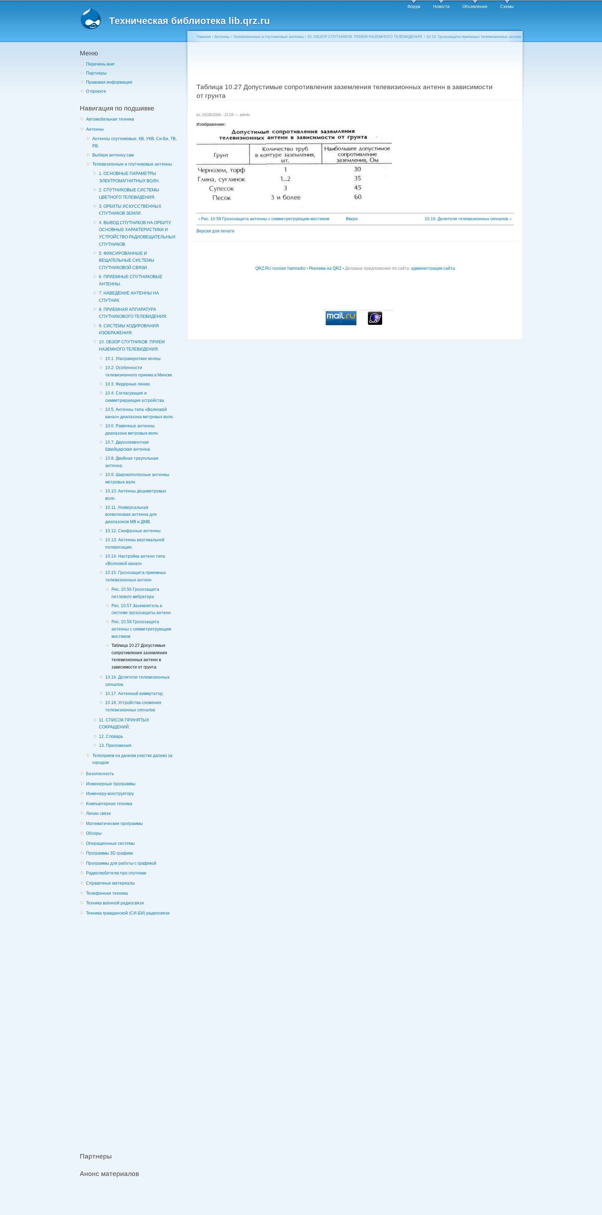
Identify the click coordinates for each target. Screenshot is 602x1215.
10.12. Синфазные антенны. (133, 530)
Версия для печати (215, 231)
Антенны (95, 129)
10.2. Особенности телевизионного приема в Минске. (139, 371)
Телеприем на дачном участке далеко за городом (132, 759)
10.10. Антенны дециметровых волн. (135, 495)
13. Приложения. (115, 745)
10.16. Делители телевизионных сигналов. (137, 681)
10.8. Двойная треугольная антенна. (132, 462)
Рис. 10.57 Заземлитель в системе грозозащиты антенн (141, 609)
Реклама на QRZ (325, 268)
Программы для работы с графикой (121, 863)
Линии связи (98, 813)
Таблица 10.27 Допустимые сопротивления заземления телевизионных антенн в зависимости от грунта (139, 656)
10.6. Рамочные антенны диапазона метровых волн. (132, 429)
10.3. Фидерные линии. (128, 384)
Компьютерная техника (109, 803)
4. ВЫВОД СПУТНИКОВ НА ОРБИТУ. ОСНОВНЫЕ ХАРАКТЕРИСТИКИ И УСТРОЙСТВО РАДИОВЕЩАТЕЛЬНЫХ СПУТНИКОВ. (137, 233)
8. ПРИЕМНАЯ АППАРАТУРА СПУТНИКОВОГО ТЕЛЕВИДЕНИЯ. (133, 313)
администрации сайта (433, 268)
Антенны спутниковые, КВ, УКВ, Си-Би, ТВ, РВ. (134, 142)
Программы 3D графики (109, 853)
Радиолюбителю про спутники (116, 873)
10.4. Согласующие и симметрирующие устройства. (135, 397)
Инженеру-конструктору (110, 793)
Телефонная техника (107, 893)
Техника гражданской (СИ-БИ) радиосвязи (128, 913)
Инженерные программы (111, 783)
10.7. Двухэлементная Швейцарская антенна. (128, 446)
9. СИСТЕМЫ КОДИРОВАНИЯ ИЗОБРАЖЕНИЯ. (129, 329)
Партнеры (96, 73)
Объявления (474, 6)
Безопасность (100, 773)
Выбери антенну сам (113, 155)
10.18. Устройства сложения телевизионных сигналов (133, 706)
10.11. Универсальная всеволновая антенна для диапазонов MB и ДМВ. (131, 514)
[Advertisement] (132, 1030)
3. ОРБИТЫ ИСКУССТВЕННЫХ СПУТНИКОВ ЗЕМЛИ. (130, 210)
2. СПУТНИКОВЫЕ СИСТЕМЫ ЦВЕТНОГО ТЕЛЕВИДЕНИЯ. (129, 194)
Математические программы (114, 823)
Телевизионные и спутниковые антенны (132, 164)
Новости (441, 6)
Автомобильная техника (110, 119)
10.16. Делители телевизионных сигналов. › (468, 218)
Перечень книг (100, 64)
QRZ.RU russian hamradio (280, 268)
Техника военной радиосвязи (115, 903)
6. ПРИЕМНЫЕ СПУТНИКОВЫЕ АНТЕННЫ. (130, 280)
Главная (203, 37)
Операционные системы (110, 843)
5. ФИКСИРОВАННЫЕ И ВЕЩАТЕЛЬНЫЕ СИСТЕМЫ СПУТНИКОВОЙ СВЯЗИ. (126, 260)
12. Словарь (111, 736)
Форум (413, 6)
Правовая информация (109, 82)
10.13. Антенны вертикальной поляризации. (134, 543)
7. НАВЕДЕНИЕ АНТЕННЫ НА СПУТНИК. (129, 297)
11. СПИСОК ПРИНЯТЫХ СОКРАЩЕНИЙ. (124, 724)
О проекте (96, 91)
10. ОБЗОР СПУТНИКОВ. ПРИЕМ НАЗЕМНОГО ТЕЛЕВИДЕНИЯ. (132, 345)
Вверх (352, 218)
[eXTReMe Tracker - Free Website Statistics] (375, 323)
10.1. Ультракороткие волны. (133, 358)
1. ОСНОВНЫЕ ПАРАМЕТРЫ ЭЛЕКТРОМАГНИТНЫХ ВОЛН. (129, 177)
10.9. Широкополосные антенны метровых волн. (137, 478)
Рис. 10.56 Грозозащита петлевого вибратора (135, 593)
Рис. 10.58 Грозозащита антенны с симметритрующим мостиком (141, 629)
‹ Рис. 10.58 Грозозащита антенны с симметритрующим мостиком (264, 218)
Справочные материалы (110, 883)
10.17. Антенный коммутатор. (134, 693)
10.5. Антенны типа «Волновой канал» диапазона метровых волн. (139, 413)
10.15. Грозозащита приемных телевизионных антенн (135, 576)
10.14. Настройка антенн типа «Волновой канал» (135, 560)
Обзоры (94, 833)
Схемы (507, 6)
